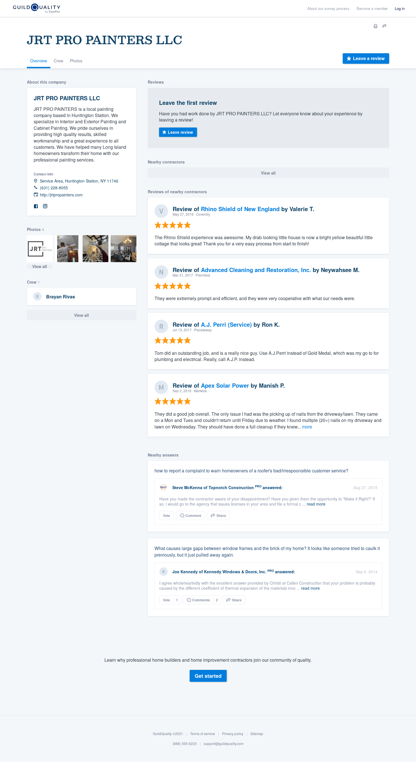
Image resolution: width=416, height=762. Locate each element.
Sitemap (256, 733)
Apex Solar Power (225, 385)
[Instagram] (45, 206)
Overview (38, 60)
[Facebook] (36, 206)
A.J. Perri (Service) (226, 324)
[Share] (384, 26)
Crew (58, 60)
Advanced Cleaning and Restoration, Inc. (256, 270)
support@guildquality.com (224, 743)
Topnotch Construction (231, 487)
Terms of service (202, 733)
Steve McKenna (187, 487)
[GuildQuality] (36, 8)
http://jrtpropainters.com (61, 194)
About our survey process (328, 8)
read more (316, 504)
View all (39, 266)
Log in (400, 8)
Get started (208, 676)
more (307, 426)
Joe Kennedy (185, 571)
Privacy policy (232, 733)
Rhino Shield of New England (240, 209)
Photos (76, 60)
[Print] (375, 26)
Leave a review (369, 58)
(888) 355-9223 (185, 743)
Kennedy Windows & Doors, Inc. (235, 571)
